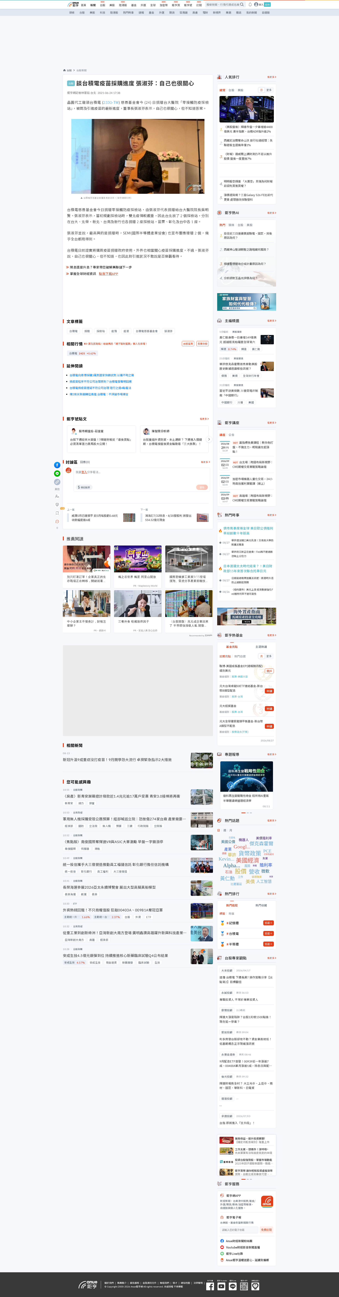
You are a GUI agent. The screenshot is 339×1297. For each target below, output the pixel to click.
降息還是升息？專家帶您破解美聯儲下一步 (101, 267)
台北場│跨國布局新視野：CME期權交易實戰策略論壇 (253, 464)
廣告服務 (134, 1282)
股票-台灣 (237, 696)
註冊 (267, 4)
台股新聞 (81, 70)
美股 (112, 5)
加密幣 (164, 5)
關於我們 (109, 1282)
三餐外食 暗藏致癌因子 (133, 621)
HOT (235, 442)
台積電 (234, 933)
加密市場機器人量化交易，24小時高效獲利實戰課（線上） (252, 481)
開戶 (269, 671)
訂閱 (199, 5)
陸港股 (123, 5)
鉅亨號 (188, 5)
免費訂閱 (266, 1229)
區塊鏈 (184, 12)
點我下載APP (108, 273)
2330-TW (111, 102)
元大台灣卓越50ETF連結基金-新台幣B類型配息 (241, 688)
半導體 (234, 944)
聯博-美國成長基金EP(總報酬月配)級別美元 (241, 668)
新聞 (93, 5)
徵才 (175, 1282)
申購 (269, 691)
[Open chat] (57, 521)
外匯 (143, 5)
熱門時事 (128, 12)
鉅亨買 (176, 5)
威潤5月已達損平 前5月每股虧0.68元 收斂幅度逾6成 (95, 517)
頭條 (72, 12)
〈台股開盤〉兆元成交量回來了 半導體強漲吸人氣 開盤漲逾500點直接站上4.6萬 (189, 623)
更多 (269, 90)
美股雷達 (237, 332)
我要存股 (202, 343)
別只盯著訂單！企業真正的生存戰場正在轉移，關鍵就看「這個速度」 (86, 579)
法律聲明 (198, 1282)
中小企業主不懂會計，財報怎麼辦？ (86, 623)
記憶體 (234, 923)
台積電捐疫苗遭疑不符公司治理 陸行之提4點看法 (100, 388)
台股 (102, 5)
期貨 (172, 12)
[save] (57, 513)
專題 (228, 12)
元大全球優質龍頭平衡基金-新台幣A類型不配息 (241, 723)
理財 (205, 12)
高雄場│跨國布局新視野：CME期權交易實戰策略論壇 (253, 497)
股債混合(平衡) (240, 731)
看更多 (203, 419)
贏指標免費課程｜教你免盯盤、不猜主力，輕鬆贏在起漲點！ (253, 447)
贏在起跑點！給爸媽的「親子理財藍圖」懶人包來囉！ (118, 343)
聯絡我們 (164, 1282)
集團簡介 (121, 1282)
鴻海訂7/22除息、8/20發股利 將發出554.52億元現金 (168, 517)
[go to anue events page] (250, 4)
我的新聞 (251, 12)
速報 (141, 12)
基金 (133, 5)
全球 (153, 5)
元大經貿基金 (227, 706)
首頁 (83, 5)
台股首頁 (188, 343)
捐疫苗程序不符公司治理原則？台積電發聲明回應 (101, 381)
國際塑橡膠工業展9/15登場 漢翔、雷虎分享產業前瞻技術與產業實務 (189, 579)
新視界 (217, 12)
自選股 (266, 12)
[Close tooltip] (87, 521)
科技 (102, 12)
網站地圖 (185, 1282)
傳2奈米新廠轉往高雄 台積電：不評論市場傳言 (99, 394)
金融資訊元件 (149, 1282)
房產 (195, 12)
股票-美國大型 (240, 676)
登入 (261, 4)
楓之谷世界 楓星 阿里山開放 (137, 577)
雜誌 (238, 12)
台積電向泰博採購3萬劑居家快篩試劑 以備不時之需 (102, 375)
